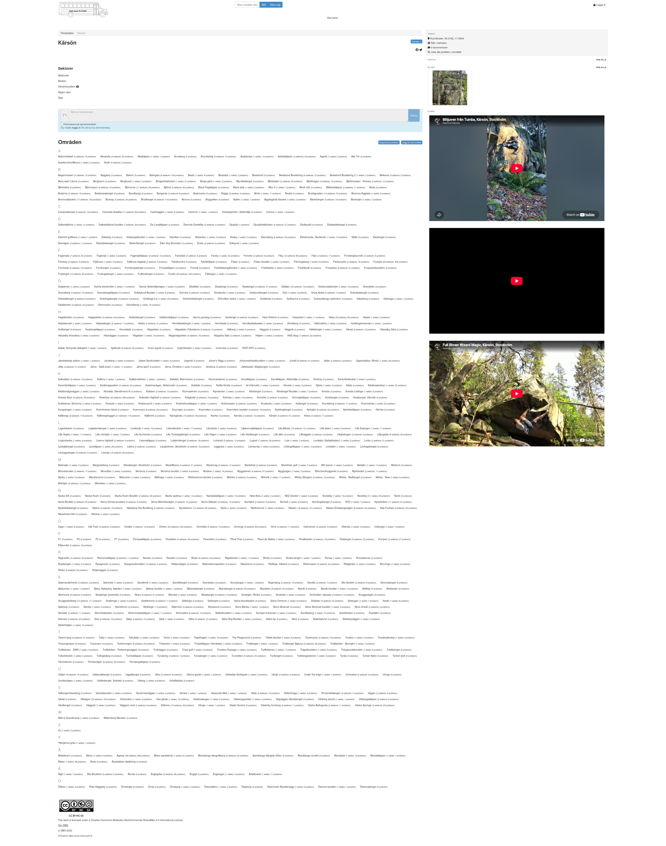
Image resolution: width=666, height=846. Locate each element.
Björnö (179, 187)
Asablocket (257, 156)
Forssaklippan (172, 267)
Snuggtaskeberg (80, 600)
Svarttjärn (380, 613)
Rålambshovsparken (219, 564)
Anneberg (185, 156)
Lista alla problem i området (445, 52)
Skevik (307, 588)
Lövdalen (341, 446)
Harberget (241, 317)
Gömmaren (110, 304)
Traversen (101, 643)
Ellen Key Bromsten (176, 243)
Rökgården (360, 564)
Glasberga (226, 286)
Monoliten (116, 471)
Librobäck (221, 428)
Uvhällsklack (181, 680)
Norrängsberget (326, 502)
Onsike (139, 526)
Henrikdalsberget (191, 323)
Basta (201, 175)
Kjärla (329, 385)
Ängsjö (199, 774)
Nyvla (234, 508)
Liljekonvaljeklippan (257, 428)
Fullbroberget (151, 274)
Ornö (285, 526)
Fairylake (191, 255)
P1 (65, 539)
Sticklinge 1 (155, 606)
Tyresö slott (404, 655)
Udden (73, 674)
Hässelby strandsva (79, 335)
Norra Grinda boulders (124, 502)
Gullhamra (298, 298)
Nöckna (105, 514)
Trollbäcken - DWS (78, 649)
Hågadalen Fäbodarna (199, 329)
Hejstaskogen (115, 323)
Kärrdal (249, 415)
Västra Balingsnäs (329, 705)
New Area (265, 495)
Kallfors (111, 379)
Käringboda (188, 415)
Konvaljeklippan (306, 397)
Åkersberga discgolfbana (223, 755)
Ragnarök (75, 558)
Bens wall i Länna (73, 181)
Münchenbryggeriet (331, 471)
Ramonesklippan (118, 558)
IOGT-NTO (254, 348)
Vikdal (67, 699)
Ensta (211, 243)
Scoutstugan (247, 582)
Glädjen (297, 286)
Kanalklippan (254, 379)
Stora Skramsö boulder (327, 606)
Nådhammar (267, 508)
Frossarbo (343, 267)
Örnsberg (185, 786)
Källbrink (154, 415)
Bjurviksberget (250, 181)
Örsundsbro (220, 786)
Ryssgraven (107, 564)
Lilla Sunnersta (148, 434)
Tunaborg (173, 655)
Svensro (74, 619)
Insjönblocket (194, 348)
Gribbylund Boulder (154, 292)
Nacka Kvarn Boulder (138, 495)
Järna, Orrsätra (183, 366)
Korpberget (337, 397)
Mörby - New (393, 477)
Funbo (184, 274)
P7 (121, 539)
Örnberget (132, 786)
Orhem (175, 526)
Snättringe (121, 600)
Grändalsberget (364, 292)
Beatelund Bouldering (302, 175)
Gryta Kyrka (328, 292)
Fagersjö (111, 255)
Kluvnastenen (195, 391)
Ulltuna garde (203, 674)
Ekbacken (210, 237)
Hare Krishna (275, 317)
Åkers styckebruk (174, 755)
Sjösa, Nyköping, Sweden (118, 588)
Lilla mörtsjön (112, 434)
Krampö (120, 403)
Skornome (74, 594)
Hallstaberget (142, 317)
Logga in (600, 4)
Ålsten (72, 761)
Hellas (153, 323)
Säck (171, 619)
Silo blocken (358, 582)
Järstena (221, 366)
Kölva (318, 415)
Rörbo (73, 570)
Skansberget (237, 588)
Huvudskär (131, 329)
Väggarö (101, 705)
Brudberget (159, 199)
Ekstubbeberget (110, 243)
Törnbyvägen (106, 661)
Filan (325, 255)
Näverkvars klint (72, 514)
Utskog (151, 680)
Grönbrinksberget (198, 298)
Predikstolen (317, 539)
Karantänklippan (77, 385)
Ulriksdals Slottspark (246, 674)
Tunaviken (249, 655)
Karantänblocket (357, 379)
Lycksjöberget (71, 446)
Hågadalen (159, 329)
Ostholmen (320, 526)
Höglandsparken (189, 335)
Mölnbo (242, 477)
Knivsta (331, 391)
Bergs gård (216, 181)
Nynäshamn (197, 508)
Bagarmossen (77, 175)
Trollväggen (165, 649)
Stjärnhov (188, 606)
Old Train (104, 526)
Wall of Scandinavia (78, 718)
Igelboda (127, 348)
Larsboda (146, 428)
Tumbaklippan (139, 655)
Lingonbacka (75, 440)
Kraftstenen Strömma (79, 403)
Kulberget (307, 403)
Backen (62, 81)
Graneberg (75, 292)
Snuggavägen (371, 594)
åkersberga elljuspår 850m (273, 755)
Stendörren (127, 606)
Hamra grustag (207, 317)
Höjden (269, 335)
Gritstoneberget (264, 292)
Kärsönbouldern (67, 86)
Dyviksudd (311, 224)
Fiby (292, 255)
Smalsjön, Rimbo (256, 594)
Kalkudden (75, 379)
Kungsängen (75, 409)
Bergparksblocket (176, 181)
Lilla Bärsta (297, 428)
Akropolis (116, 156)
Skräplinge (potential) (112, 594)
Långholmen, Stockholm (185, 446)
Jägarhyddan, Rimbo (378, 360)
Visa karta (332, 17)
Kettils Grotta (229, 385)
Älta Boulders (105, 774)
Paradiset (182, 539)
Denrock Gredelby (204, 224)
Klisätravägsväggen (79, 391)
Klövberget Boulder (297, 391)
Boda (378, 187)
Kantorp (323, 379)
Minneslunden (77, 471)
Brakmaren (205, 193)
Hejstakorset (75, 323)
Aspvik (333, 156)
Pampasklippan (147, 539)
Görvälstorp (143, 304)
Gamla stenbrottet (114, 286)
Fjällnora (108, 261)
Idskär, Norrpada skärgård (82, 348)
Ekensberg (278, 237)
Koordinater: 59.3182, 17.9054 (447, 38)
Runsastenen (369, 558)
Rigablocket (242, 558)
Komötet (272, 397)
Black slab (248, 187)
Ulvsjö (286, 674)
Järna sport (148, 366)
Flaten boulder (272, 261)
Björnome (142, 187)
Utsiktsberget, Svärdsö (115, 680)
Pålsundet (75, 545)
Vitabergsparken (253, 699)
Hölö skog (304, 335)
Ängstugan (229, 774)
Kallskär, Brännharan (187, 379)
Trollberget (262, 643)
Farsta (225, 255)
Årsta (99, 761)
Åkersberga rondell (314, 755)
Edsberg (112, 237)
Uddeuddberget (107, 674)
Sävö (300, 619)
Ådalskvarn (70, 755)
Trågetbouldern (318, 649)
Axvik (118, 162)
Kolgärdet (202, 397)
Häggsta (270, 329)
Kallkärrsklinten (147, 379)
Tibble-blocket (283, 637)
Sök (264, 4)
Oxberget (389, 526)
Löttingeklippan (303, 446)
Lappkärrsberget (107, 428)
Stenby (97, 606)
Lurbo (379, 440)
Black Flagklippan (213, 187)
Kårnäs (385, 409)
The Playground (246, 637)
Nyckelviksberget (73, 508)
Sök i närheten (438, 43)
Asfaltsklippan (297, 156)
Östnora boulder (337, 786)
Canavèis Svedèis (124, 212)
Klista (355, 385)
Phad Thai (241, 539)
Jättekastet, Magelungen (260, 366)
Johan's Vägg (222, 360)
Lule (297, 440)
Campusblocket (78, 212)
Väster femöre (243, 705)
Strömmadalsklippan (150, 613)
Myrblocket (369, 471)
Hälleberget (325, 329)
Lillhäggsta (316, 434)
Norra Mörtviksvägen (174, 502)
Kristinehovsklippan (196, 403)
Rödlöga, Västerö (283, 564)
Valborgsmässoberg (75, 693)
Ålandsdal (350, 755)
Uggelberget (138, 674)
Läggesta (229, 446)
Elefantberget (142, 243)
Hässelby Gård (394, 329)
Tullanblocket (75, 655)
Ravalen (176, 558)
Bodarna (74, 193)
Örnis (157, 786)
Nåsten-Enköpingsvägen (351, 508)
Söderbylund (325, 619)
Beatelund (263, 175)
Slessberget (219, 594)
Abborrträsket (77, 156)
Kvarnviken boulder (249, 409)
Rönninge (395, 564)
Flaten (240, 261)
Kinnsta (298, 385)
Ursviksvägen (75, 680)
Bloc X (281, 187)
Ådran (99, 755)
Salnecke (118, 582)
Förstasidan (67, 33)
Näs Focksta (398, 508)
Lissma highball (115, 440)
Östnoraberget (374, 786)
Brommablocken (79, 199)
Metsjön (372, 465)
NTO (357, 502)
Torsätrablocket (396, 637)
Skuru (149, 594)
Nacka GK (69, 495)
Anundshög (218, 156)
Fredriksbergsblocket (235, 267)
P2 (84, 539)
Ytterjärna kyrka (76, 743)
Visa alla (601, 59)
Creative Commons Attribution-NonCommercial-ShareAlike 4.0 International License (137, 820)
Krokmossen (239, 403)
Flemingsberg (311, 261)
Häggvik (295, 329)
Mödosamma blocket (205, 477)
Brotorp (121, 199)
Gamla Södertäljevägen (162, 286)
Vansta (193, 693)
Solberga (192, 600)
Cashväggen (167, 212)
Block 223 (311, 187)
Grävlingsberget (119, 298)
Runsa (338, 558)
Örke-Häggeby (103, 786)
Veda (265, 693)
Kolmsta (238, 397)
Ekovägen (75, 243)
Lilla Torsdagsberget (183, 434)
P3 (103, 539)
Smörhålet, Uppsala (332, 594)
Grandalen (374, 286)
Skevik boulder (339, 588)
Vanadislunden (114, 693)
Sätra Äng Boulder (242, 619)
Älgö (70, 774)
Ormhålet (213, 526)
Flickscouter (351, 261)
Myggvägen (294, 471)
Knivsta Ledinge (364, 391)
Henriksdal (226, 323)
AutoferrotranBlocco (79, 162)
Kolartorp (117, 397)
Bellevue (395, 175)
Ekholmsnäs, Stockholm (323, 237)
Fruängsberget (115, 274)
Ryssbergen (74, 564)
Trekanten (174, 643)
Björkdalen (285, 181)
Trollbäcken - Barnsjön (352, 643)
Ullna (168, 674)
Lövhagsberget (374, 446)
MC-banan (337, 465)
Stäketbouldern (233, 613)
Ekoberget (384, 237)
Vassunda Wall (229, 693)
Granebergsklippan (113, 292)
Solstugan (363, 600)
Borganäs (173, 193)
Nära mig (275, 4)
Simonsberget (394, 582)
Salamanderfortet (78, 582)
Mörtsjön (74, 483)
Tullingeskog (109, 655)
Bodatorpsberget (110, 193)
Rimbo (272, 558)
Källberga (75, 415)
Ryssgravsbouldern (145, 564)
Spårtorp (68, 606)
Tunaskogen (210, 655)
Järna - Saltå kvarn (111, 366)
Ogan (71, 526)
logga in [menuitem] (76, 127)
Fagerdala (75, 255)
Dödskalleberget (342, 224)
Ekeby (243, 237)
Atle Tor (361, 156)
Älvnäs (137, 774)
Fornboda (75, 267)
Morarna (146, 471)
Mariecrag (223, 465)
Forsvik (200, 267)
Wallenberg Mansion (121, 718)
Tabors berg (76, 637)
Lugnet (265, 440)
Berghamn (104, 181)
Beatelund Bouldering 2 (352, 175)
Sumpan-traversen (276, 613)
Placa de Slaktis (276, 539)
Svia (108, 619)
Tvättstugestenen (316, 655)
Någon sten (64, 92)
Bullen (246, 199)
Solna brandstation (250, 600)
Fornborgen (108, 267)
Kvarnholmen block (112, 409)
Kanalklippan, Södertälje (290, 379)
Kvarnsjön (183, 409)
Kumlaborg (339, 403)
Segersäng (285, 582)
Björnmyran (103, 187)
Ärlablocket (265, 774)
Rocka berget (303, 558)
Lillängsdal (394, 434)
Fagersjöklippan (150, 255)
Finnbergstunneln (364, 255)
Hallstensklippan (174, 317)
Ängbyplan (168, 774)
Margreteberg (106, 465)
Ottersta (355, 526)
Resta (206, 558)
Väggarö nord (138, 705)
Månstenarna (102, 477)
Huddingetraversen (371, 323)
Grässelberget (77, 298)
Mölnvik (276, 477)
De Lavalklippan (164, 224)
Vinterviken (136, 699)
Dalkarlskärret (76, 224)
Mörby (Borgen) (315, 477)
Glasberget (259, 286)
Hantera (416, 41)
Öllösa (71, 786)
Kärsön (284, 415)
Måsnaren (134, 477)
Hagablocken (71, 317)
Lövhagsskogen (77, 452)
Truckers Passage (237, 649)
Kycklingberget (289, 409)
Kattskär (201, 385)
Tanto (177, 637)
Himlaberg (298, 323)
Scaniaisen (214, 582)
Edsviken (180, 237)
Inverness (227, 348)
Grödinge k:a (161, 298)
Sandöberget (185, 582)
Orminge (250, 526)
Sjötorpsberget (201, 588)
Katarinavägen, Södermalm (166, 385)
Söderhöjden (75, 625)
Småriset (290, 594)
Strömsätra (193, 613)
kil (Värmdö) (262, 385)
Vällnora (177, 705)
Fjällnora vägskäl (147, 261)
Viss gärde (172, 699)
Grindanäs (229, 292)
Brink (267, 193)
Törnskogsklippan (144, 661)
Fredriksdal (277, 267)
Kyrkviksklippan (357, 409)
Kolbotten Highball (160, 397)
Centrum (203, 212)
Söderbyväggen (361, 619)
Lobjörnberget (190, 440)
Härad (361, 329)
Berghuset (136, 181)
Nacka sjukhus (183, 495)
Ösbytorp (252, 786)
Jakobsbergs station (79, 360)
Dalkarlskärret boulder (122, 224)
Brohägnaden (327, 193)
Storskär (74, 613)
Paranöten (214, 539)
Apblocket (63, 75)
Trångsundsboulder (361, 649)
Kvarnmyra (150, 409)
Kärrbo (220, 415)
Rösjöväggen (105, 570)
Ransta (152, 558)
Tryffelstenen (278, 649)
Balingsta (167, 175)
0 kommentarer (439, 47)
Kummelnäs (378, 403)
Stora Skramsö (287, 606)
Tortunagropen (72, 643)
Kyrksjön (323, 409)
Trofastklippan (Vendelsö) (218, 643)
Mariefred (261, 465)
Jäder (338, 360)
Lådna (141, 446)
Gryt (295, 292)
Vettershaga (300, 693)
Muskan (218, 471)
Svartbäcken (352, 613)
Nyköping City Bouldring (151, 508)
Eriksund (244, 243)
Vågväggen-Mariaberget (295, 699)
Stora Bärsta (252, 606)
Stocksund (219, 606)
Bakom (135, 175)
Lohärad (229, 440)
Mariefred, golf (299, 465)
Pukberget (357, 539)
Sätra (203, 619)
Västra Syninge (375, 705)
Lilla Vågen (220, 434)
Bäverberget (328, 199)
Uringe (392, 674)
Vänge (211, 705)
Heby (344, 317)
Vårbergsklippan (379, 699)
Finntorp (73, 261)
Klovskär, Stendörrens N (123, 391)
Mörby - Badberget (355, 477)
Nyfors (107, 508)
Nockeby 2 (373, 495)
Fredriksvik (309, 267)
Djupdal (239, 224)
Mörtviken (110, 483)
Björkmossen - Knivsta (370, 181)
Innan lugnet (160, 348)
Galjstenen (74, 286)
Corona (280, 212)
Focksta (390, 261)
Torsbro (359, 637)
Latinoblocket (184, 428)
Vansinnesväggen (155, 693)
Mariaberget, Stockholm (142, 465)
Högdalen (148, 335)
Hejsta (376, 317)
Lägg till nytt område (411, 142)
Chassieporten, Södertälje (242, 212)
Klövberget (260, 391)
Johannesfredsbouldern (262, 360)
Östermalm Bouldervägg (290, 786)
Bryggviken (217, 199)
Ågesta (133, 755)
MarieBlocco (184, 465)
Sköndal (182, 594)
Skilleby (372, 588)
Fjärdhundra (184, 261)
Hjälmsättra (330, 323)
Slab (60, 97)
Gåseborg (368, 298)
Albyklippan (154, 156)
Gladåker (200, 286)
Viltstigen (98, 699)
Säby (140, 619)
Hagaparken (106, 317)
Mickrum (401, 465)
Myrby (71, 477)
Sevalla (322, 582)
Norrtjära (260, 502)
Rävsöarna (252, 564)
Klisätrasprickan (387, 385)
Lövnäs (117, 452)
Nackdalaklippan (226, 495)
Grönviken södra (237, 298)
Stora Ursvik (372, 606)
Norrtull (294, 502)
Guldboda (271, 298)
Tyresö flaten (375, 655)
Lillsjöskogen (355, 434)
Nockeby (337, 495)
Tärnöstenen (71, 661)
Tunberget (281, 655)
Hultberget (69, 329)
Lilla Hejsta (74, 434)
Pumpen (394, 539)
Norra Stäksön (220, 502)
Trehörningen (136, 643)
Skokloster (397, 588)
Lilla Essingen (373, 428)
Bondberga (141, 193)
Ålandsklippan (387, 755)
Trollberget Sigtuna (304, 643)
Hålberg (241, 329)
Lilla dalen (335, 428)
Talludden (144, 637)
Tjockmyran (323, 637)
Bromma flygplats (370, 193)
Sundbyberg (318, 613)
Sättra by (276, 619)
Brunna (191, 199)
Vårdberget (70, 705)
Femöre (259, 255)
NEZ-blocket (301, 495)
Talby (112, 637)
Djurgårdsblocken (275, 224)
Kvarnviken (211, 409)
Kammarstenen (223, 379)
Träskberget (399, 649)
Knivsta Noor (76, 397)
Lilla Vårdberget (255, 434)
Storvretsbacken (109, 613)
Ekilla (360, 237)
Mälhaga (169, 477)
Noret (403, 495)
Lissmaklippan (152, 440)
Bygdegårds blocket (285, 199)
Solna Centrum (288, 600)
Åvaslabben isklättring (129, 761)
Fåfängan (221, 274)
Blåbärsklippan (345, 187)
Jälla (72, 366)
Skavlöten (277, 588)
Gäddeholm (76, 304)
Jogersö (194, 360)
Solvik (396, 600)
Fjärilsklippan (214, 261)
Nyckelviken (393, 502)
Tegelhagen (211, 637)
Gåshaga (398, 298)
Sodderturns (159, 600)
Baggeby (111, 175)
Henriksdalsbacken (262, 323)
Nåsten (305, 508)
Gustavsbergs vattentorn (333, 298)
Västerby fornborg (282, 705)
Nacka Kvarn (98, 495)
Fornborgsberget (140, 267)
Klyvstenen (229, 391)
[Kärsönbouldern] (450, 88)
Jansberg (119, 360)
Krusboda (276, 403)
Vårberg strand (336, 699)
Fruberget (75, 274)
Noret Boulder (77, 502)
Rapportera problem (389, 142)
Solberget (219, 600)
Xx (69, 730)
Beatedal (233, 175)
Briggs (235, 193)
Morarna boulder (180, 471)
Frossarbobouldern (380, 267)
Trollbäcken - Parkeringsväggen (126, 649)
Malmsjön (73, 465)
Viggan (382, 693)
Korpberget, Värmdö (370, 397)
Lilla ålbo (284, 434)
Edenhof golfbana (77, 237)
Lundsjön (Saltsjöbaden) (336, 440)
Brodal (294, 193)
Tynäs (349, 655)
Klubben (162, 391)
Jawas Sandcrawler (159, 360)
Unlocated (361, 674)
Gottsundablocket (338, 286)
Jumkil (304, 360)
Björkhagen (324, 181)
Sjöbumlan (74, 588)
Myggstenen (255, 471)
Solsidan (327, 600)
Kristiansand (155, 403)
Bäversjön (366, 199)
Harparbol (309, 317)
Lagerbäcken (71, 428)
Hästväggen (116, 335)
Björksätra (69, 187)
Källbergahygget (118, 415)
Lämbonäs (264, 446)
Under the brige (322, 674)
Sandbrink (152, 582)
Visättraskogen (211, 699)
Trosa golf (197, 649)
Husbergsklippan (100, 329)
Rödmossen (321, 564)
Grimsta (194, 292)
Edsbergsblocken (146, 237)
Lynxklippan (106, 446)
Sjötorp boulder (164, 588)
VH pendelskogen (342, 693)
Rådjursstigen (184, 564)
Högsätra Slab (232, 335)
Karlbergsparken (120, 385)
